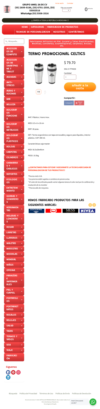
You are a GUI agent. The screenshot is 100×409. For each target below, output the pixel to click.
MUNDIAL (11, 259)
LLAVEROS (15, 239)
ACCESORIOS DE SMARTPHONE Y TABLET (15, 66)
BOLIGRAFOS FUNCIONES (15, 115)
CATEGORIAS (37, 27)
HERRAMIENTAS (15, 209)
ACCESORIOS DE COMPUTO (15, 52)
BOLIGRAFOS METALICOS (15, 128)
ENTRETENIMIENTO (15, 190)
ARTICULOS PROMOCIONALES (48, 400)
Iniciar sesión (59, 3)
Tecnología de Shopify (50, 404)
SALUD (15, 326)
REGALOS (15, 316)
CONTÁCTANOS (76, 32)
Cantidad (67, 73)
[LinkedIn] (8, 377)
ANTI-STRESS (15, 84)
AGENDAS (15, 78)
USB (15, 346)
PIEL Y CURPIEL (15, 292)
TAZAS (15, 332)
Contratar (70, 3)
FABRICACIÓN (11, 357)
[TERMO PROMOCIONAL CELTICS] (38, 91)
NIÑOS (15, 266)
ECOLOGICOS (15, 181)
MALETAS (15, 244)
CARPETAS (15, 153)
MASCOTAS (15, 249)
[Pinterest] (13, 372)
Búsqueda (13, 393)
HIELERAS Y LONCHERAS (15, 219)
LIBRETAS (15, 233)
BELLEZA (15, 105)
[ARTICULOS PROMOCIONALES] (7, 9)
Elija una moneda (66, 8)
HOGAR (15, 228)
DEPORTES (15, 175)
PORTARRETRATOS (15, 308)
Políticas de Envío (62, 393)
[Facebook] (8, 372)
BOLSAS (15, 147)
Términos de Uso (46, 393)
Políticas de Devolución (81, 393)
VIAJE (15, 351)
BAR (15, 100)
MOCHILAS (15, 255)
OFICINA (15, 271)
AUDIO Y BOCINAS (15, 93)
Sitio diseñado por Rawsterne (50, 402)
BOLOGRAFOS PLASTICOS (15, 139)
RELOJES (15, 321)
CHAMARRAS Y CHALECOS (15, 167)
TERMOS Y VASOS (15, 338)
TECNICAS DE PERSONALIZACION (33, 32)
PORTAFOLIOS (15, 300)
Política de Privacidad (28, 393)
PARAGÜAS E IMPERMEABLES (15, 281)
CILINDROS (15, 158)
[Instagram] (18, 372)
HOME (25, 27)
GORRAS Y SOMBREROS (15, 200)
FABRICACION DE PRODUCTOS (62, 27)
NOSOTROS (59, 32)
